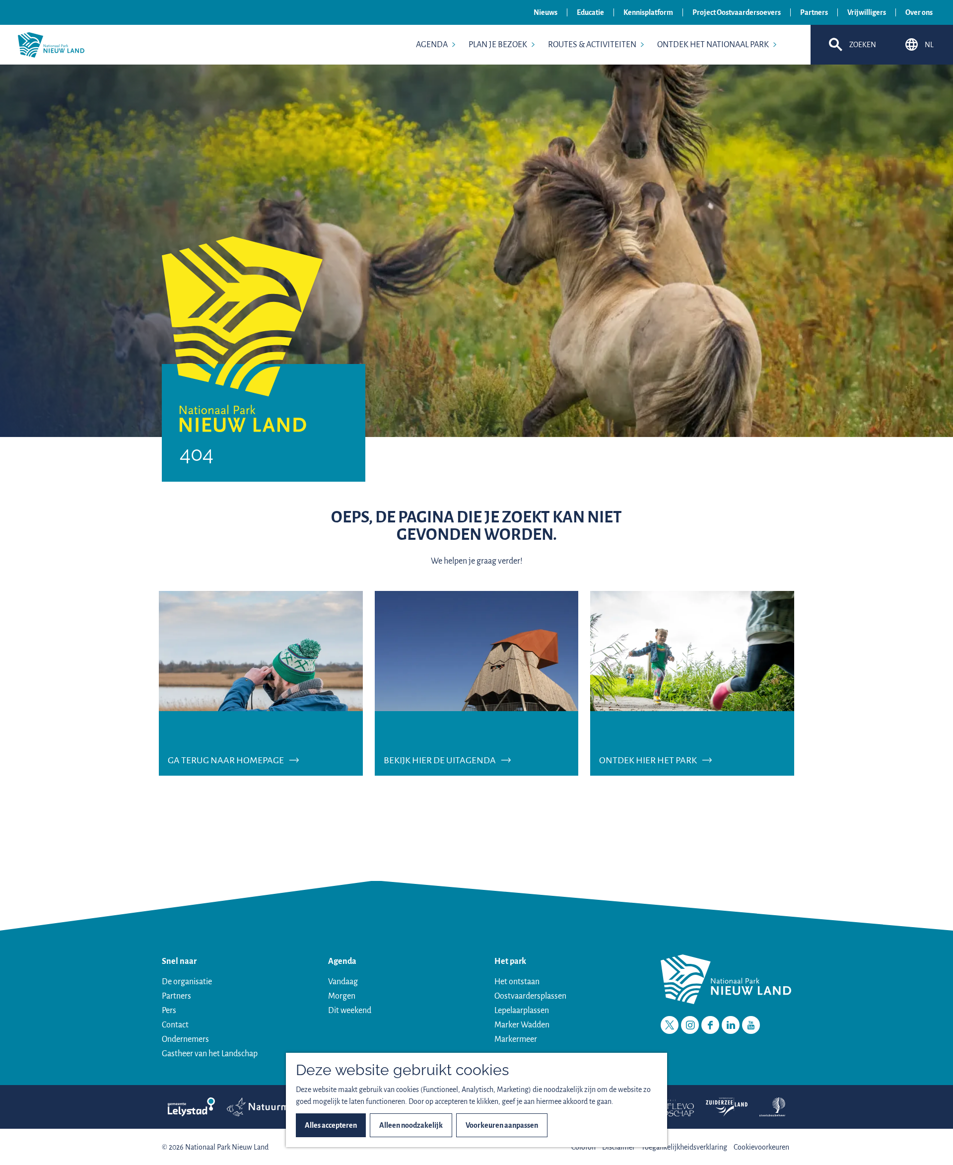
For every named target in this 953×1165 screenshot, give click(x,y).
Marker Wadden (521, 1024)
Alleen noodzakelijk (411, 1125)
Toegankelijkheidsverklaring (684, 1147)
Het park (510, 961)
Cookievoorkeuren (761, 1147)
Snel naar (179, 961)
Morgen (341, 996)
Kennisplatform (648, 12)
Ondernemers (185, 1039)
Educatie (590, 12)
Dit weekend (349, 1010)
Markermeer (515, 1039)
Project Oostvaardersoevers (736, 12)
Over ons (919, 12)
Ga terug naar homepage (226, 760)
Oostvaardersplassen (530, 996)
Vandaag (343, 981)
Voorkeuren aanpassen (502, 1125)
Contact (175, 1024)
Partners (814, 12)
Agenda (342, 961)
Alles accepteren (331, 1125)
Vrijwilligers (866, 12)
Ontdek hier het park (648, 760)
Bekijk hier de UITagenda (440, 760)
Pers (169, 1010)
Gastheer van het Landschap (210, 1053)
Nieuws (545, 12)
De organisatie (187, 981)
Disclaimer (618, 1147)
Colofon (583, 1147)
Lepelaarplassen (521, 1010)
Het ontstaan (517, 981)
